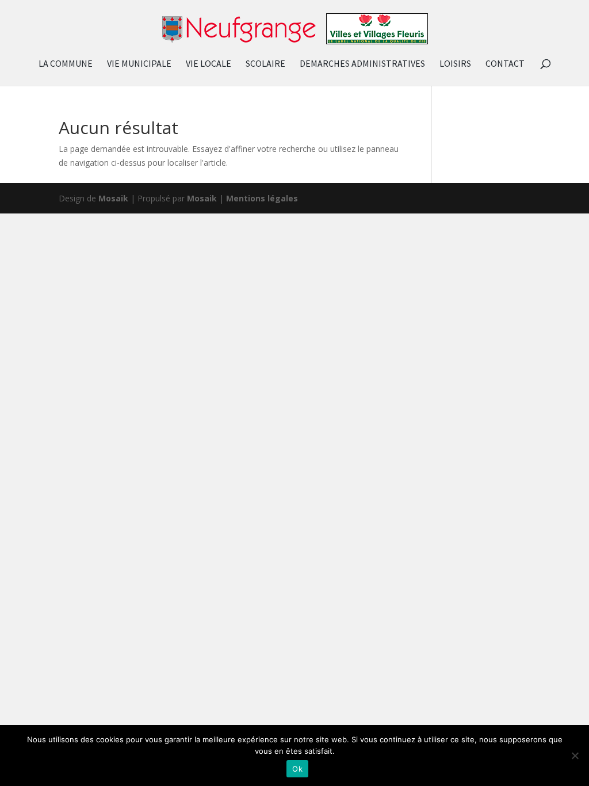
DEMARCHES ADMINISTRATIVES (362, 64)
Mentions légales (262, 198)
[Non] (574, 755)
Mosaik (113, 198)
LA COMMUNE (66, 64)
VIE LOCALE (208, 64)
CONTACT (505, 64)
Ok (297, 768)
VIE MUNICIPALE (139, 64)
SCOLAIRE (265, 64)
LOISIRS (455, 64)
